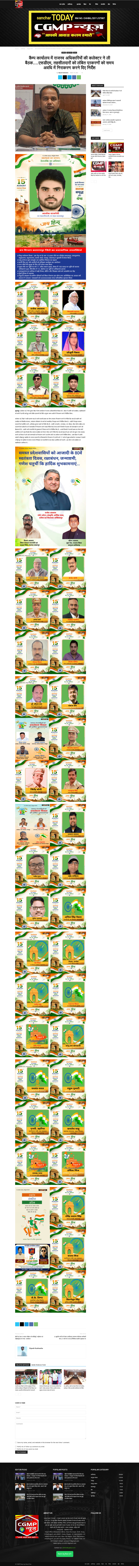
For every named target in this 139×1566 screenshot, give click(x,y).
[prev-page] (16, 1394)
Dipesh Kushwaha (63, 72)
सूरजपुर (75, 52)
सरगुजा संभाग (30, 49)
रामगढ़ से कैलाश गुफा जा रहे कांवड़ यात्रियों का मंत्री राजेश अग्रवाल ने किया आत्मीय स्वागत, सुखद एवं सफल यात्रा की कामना (50, 1388)
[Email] (65, 77)
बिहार (85, 4)
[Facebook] (74, 77)
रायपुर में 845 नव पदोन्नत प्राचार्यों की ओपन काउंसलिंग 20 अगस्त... (116, 156)
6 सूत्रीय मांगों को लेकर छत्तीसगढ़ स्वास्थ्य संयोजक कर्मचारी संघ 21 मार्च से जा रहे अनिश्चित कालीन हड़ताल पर (70, 1338)
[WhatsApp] (79, 77)
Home (17, 49)
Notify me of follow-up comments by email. (31, 1446)
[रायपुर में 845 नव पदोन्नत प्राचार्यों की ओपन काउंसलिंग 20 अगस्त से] (116, 147)
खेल (109, 4)
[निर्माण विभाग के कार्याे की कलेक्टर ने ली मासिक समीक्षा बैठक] (96, 93)
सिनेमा (114, 4)
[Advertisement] (69, 26)
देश (90, 4)
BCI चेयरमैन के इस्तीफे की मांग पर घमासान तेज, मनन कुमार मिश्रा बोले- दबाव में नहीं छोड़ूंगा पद (37, 1486)
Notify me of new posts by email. (27, 1449)
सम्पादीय (103, 4)
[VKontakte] (93, 1520)
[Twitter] (60, 77)
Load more (107, 130)
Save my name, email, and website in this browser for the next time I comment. (43, 1442)
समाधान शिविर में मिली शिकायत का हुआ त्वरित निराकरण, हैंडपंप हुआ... (98, 156)
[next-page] (19, 1394)
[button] (121, 4)
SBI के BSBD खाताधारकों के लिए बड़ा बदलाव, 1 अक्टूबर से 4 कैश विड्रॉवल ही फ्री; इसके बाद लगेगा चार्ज (36, 1476)
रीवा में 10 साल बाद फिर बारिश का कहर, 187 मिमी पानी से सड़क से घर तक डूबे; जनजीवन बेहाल (36, 1496)
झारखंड (79, 4)
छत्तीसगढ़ (70, 4)
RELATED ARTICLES (22, 1365)
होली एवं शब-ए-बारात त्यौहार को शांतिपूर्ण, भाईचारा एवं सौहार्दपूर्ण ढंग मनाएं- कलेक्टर (29, 1338)
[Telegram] (69, 77)
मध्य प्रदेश (62, 4)
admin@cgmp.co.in (68, 1548)
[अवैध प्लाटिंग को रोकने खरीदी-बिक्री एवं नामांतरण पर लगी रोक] (98, 166)
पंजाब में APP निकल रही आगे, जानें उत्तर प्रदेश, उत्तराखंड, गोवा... (115, 175)
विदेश (96, 4)
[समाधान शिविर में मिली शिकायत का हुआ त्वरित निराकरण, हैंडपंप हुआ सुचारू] (98, 147)
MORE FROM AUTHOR (39, 1365)
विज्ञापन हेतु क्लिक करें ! (65, 1554)
